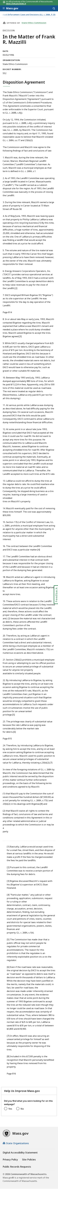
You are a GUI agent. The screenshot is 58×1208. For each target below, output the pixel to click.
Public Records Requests (17, 1166)
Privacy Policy (10, 1159)
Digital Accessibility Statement (20, 1152)
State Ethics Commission (34, 22)
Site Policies (29, 1159)
